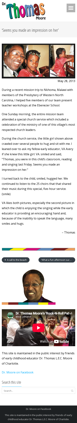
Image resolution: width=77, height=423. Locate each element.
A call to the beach (16, 259)
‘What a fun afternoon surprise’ (58, 259)
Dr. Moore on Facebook (17, 372)
